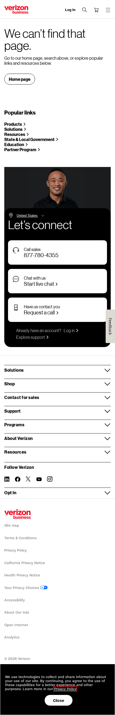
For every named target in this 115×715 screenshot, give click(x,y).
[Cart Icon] (96, 10)
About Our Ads (16, 612)
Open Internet (16, 625)
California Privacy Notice (24, 563)
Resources (14, 134)
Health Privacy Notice (22, 575)
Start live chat (39, 283)
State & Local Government (29, 139)
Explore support (30, 337)
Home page (19, 79)
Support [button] (12, 410)
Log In (70, 10)
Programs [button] (14, 424)
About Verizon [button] (18, 438)
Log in (69, 330)
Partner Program (20, 149)
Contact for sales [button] (21, 397)
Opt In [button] (10, 492)
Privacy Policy (15, 550)
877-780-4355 (41, 255)
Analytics (12, 637)
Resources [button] (15, 451)
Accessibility (14, 600)
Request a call (39, 312)
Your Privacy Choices (22, 588)
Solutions (13, 129)
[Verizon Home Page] (17, 514)
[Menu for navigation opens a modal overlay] (108, 10)
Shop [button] (9, 383)
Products (13, 124)
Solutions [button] (14, 369)
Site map (11, 525)
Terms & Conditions (20, 538)
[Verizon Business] (16, 9)
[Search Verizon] (84, 10)
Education (14, 144)
